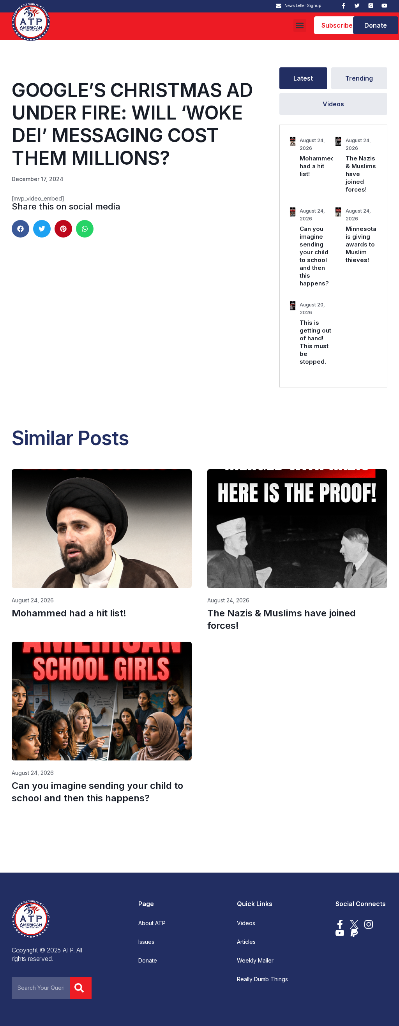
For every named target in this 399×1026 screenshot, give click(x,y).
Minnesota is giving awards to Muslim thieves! (361, 244)
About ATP (152, 923)
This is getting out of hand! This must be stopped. (315, 342)
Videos (246, 923)
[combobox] (41, 988)
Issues (146, 942)
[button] (299, 25)
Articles (246, 942)
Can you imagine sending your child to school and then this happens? (314, 256)
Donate (147, 960)
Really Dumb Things (262, 979)
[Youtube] (384, 6)
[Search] (81, 988)
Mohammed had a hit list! (317, 166)
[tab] (303, 78)
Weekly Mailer (255, 960)
